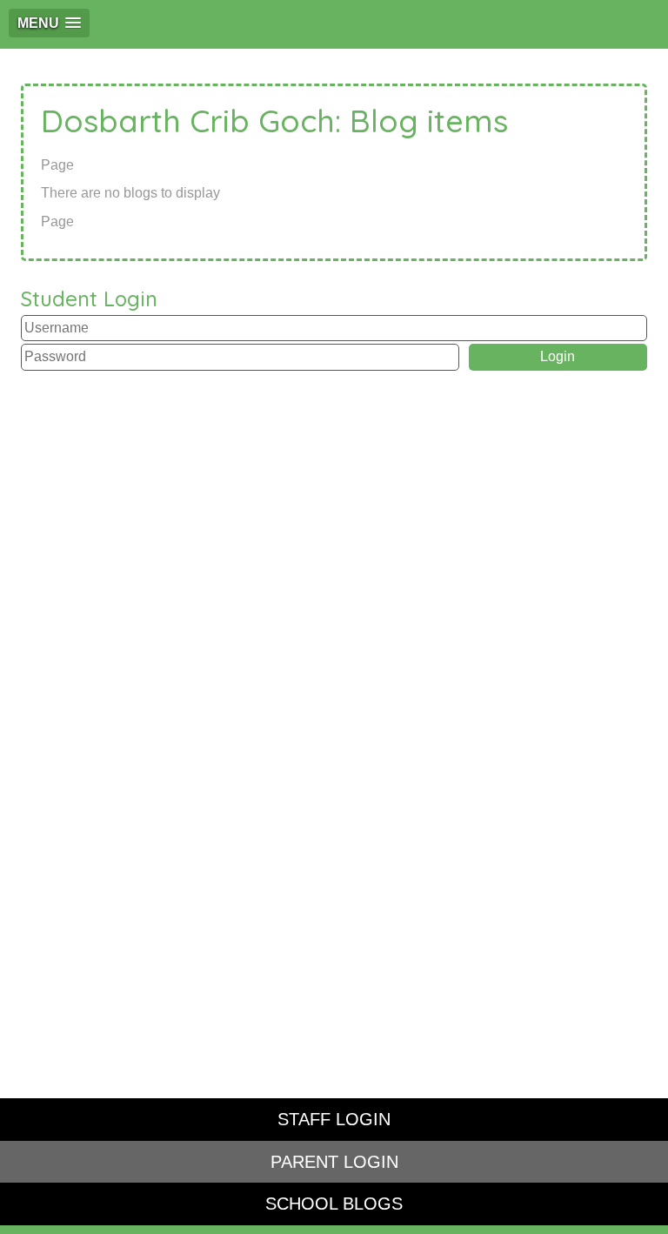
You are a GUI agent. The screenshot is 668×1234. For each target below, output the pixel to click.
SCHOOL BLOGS (334, 1203)
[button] (49, 23)
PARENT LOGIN (334, 1161)
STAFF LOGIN (334, 1119)
